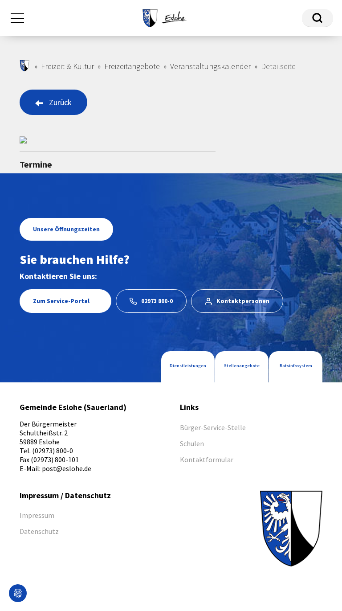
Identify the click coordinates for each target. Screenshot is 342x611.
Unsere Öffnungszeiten (66, 229)
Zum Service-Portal (61, 301)
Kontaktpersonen (242, 301)
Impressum (37, 515)
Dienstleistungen (188, 366)
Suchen (317, 18)
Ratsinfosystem (296, 366)
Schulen (192, 443)
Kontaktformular (206, 459)
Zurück (60, 102)
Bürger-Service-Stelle (213, 427)
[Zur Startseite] (164, 16)
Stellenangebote (242, 366)
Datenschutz (39, 531)
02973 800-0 (157, 301)
